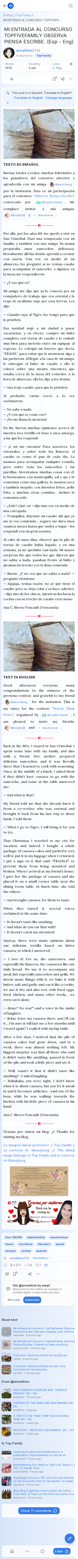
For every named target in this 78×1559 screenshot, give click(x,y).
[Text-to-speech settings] (71, 64)
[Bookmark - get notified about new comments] (54, 79)
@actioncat (45, 215)
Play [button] (59, 68)
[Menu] (71, 79)
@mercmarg (63, 184)
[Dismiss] (7, 103)
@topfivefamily (52, 202)
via (40, 1258)
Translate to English (28, 97)
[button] (5, 1265)
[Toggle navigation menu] (4, 5)
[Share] (62, 78)
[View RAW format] (7, 1274)
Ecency (8, 15)
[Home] (12, 1551)
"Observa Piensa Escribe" (53, 196)
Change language (59, 97)
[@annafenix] (9, 52)
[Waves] (27, 1551)
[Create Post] (70, 1538)
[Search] (71, 5)
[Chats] (42, 1551)
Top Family (23, 15)
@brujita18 (18, 215)
